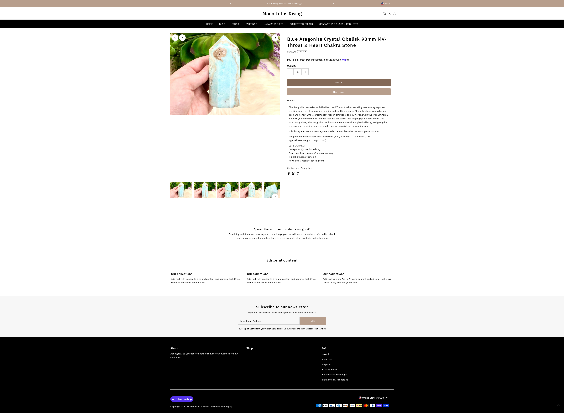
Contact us (293, 168)
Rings (235, 24)
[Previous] (230, 3)
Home (209, 24)
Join (313, 321)
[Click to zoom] (275, 37)
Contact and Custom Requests (338, 24)
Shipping (326, 364)
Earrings (251, 24)
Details (291, 100)
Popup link (306, 168)
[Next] (333, 3)
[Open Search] (384, 13)
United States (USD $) (373, 397)
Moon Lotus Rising (282, 13)
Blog (222, 24)
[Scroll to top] (558, 405)
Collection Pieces (301, 24)
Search (325, 354)
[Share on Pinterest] (298, 174)
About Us (327, 359)
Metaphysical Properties (335, 379)
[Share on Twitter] (294, 174)
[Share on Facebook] (289, 174)
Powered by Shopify (221, 406)
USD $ (387, 3)
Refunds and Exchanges (334, 374)
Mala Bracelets (273, 24)
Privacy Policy (329, 369)
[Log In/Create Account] (389, 13)
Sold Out (338, 82)
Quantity (291, 65)
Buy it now (339, 91)
